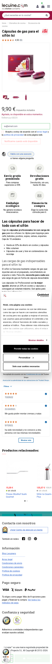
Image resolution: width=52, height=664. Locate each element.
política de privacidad (14, 135)
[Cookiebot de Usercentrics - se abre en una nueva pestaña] (37, 295)
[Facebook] (23, 538)
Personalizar (24, 357)
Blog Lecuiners (9, 553)
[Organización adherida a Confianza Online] (17, 620)
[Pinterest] (35, 538)
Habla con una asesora (20, 154)
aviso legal (42, 131)
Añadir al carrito (34, 658)
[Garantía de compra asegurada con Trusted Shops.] (6, 620)
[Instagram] (29, 538)
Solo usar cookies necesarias (26, 366)
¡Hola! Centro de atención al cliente (26, 530)
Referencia (6, 117)
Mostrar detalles (36, 340)
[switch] (5, 660)
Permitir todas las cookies (26, 349)
